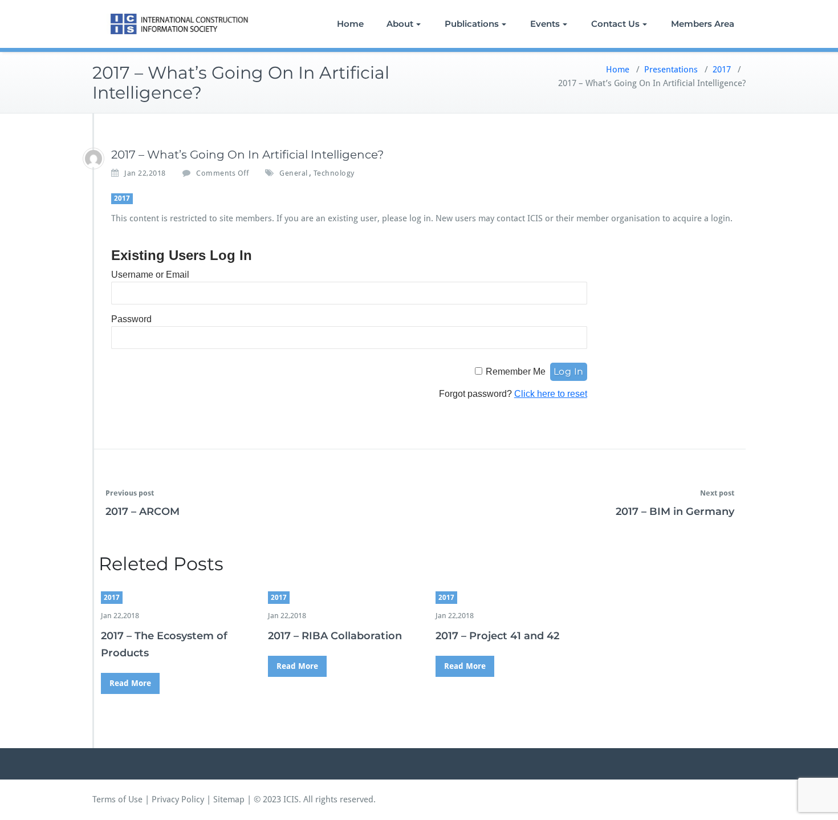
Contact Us (615, 23)
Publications (472, 23)
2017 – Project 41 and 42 (497, 636)
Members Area (702, 23)
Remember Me (516, 371)
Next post (717, 493)
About (400, 23)
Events (545, 23)
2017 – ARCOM (142, 511)
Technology (334, 173)
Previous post (129, 493)
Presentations (671, 69)
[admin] (93, 158)
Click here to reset (550, 394)
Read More (130, 683)
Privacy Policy (178, 799)
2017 (722, 69)
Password (131, 319)
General (293, 173)
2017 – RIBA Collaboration (335, 636)
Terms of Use (117, 799)
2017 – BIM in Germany (675, 511)
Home (350, 23)
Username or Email (150, 274)
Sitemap (229, 799)
